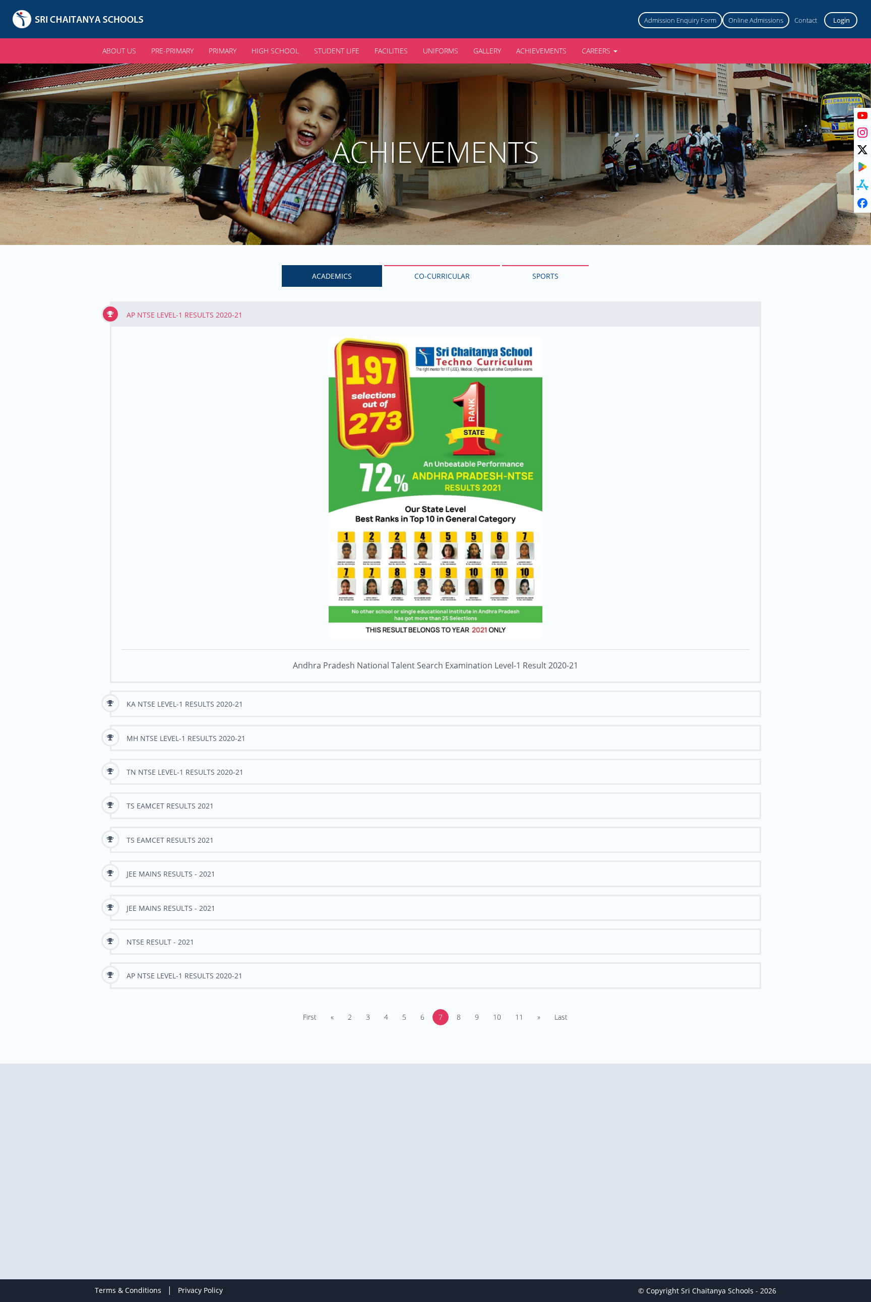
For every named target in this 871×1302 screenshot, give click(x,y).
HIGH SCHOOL (275, 50)
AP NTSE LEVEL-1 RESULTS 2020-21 (184, 315)
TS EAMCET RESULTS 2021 (170, 806)
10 (497, 1017)
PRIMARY (222, 50)
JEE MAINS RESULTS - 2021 (171, 874)
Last (561, 1017)
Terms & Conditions (128, 1290)
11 (519, 1017)
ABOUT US (119, 50)
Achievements (541, 50)
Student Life (336, 50)
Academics (332, 276)
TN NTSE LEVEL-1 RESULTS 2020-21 (185, 772)
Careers (597, 50)
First (310, 1017)
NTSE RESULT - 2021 (160, 942)
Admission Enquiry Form (680, 20)
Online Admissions (755, 20)
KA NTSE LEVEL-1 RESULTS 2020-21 (185, 704)
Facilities (391, 50)
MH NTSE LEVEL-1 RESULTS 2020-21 (186, 738)
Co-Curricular (442, 276)
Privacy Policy (200, 1290)
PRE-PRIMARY (172, 50)
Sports (545, 276)
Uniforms (440, 50)
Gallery (487, 50)
